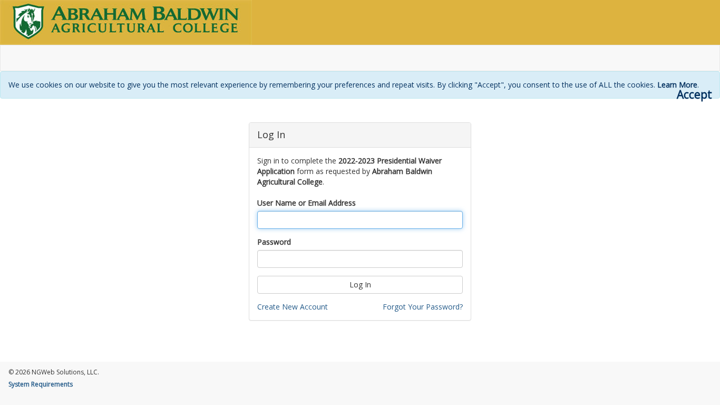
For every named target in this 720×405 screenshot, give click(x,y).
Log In (360, 284)
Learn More (677, 85)
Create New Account (292, 307)
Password (274, 242)
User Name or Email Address (306, 203)
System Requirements (40, 384)
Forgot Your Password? (423, 307)
